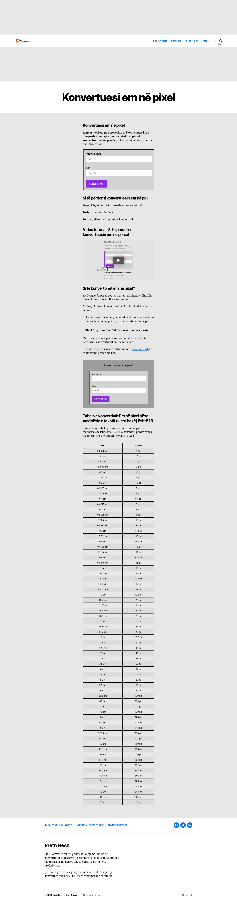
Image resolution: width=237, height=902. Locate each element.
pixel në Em (139, 349)
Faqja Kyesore (160, 40)
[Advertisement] (74, 17)
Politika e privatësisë (89, 825)
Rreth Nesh (176, 40)
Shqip (204, 40)
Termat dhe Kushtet (58, 825)
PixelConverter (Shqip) (65, 895)
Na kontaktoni (191, 40)
